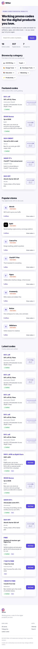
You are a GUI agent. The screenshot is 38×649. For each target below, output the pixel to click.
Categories (5, 629)
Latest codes (5, 631)
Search (32, 38)
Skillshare (7, 586)
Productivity (9, 78)
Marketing (23, 73)
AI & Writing (9, 63)
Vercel (5, 143)
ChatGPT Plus (8, 163)
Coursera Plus (8, 566)
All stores (4, 626)
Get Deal (30, 462)
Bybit (5, 122)
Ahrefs (6, 181)
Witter (6, 3)
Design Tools (9, 68)
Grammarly (7, 505)
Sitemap (34, 626)
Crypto (22, 63)
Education (8, 73)
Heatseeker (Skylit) (9, 102)
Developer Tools (27, 68)
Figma (5, 544)
